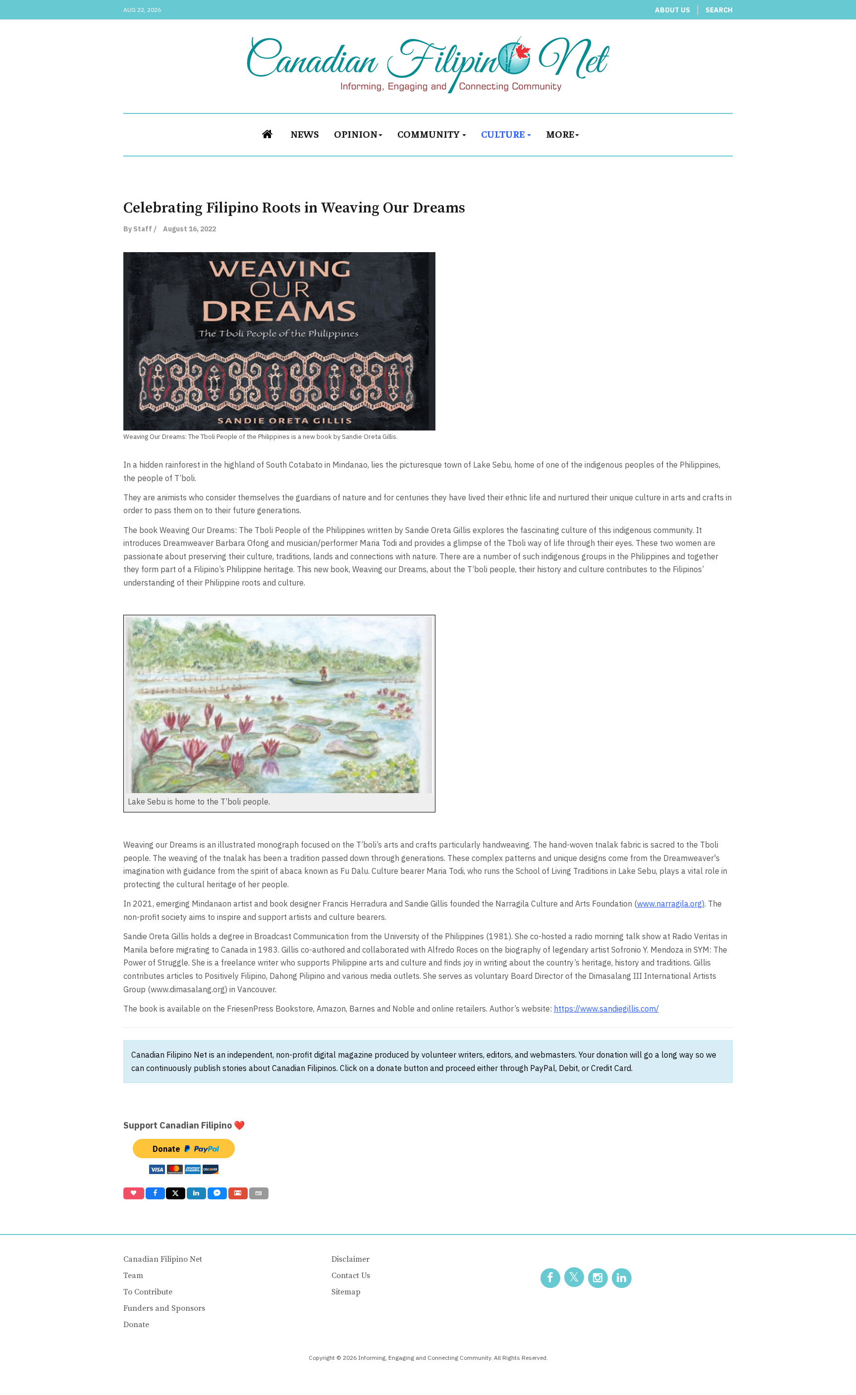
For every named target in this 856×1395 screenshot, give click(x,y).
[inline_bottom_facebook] (154, 1193)
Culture (503, 133)
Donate (136, 1325)
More (560, 133)
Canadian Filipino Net (162, 1259)
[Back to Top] (826, 1365)
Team (133, 1276)
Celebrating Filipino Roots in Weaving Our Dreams (294, 208)
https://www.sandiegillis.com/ (606, 1009)
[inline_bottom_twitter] (175, 1193)
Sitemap (346, 1292)
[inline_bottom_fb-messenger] (217, 1193)
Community (429, 133)
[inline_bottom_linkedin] (196, 1193)
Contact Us (350, 1276)
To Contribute (147, 1292)
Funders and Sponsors (164, 1308)
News (304, 133)
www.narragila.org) (670, 904)
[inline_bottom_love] (133, 1193)
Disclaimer (350, 1259)
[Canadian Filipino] (428, 64)
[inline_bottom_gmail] (238, 1193)
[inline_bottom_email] (258, 1193)
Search (719, 9)
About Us (672, 9)
